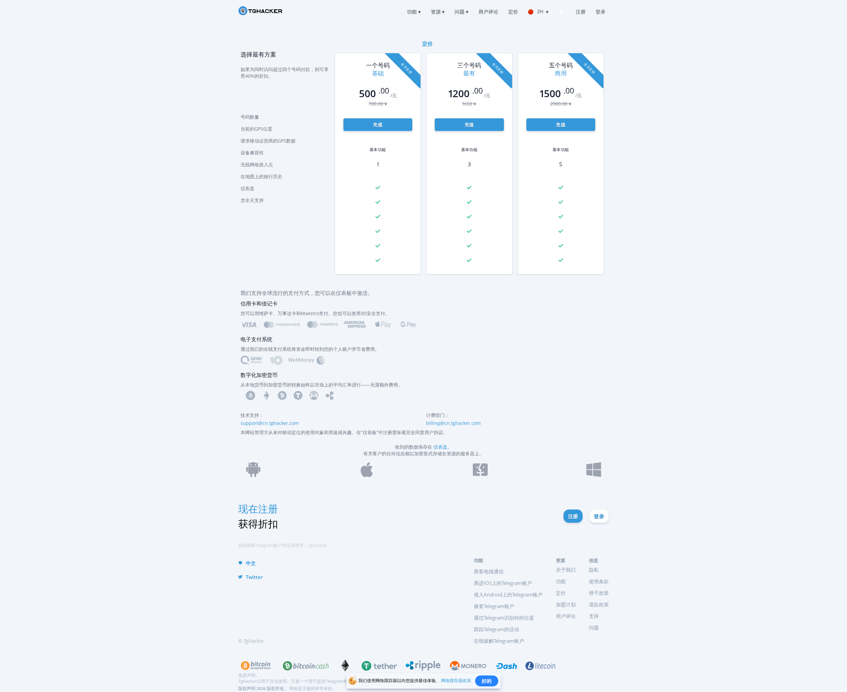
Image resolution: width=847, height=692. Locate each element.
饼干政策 (599, 593)
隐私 (594, 569)
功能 (561, 581)
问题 (594, 627)
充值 (377, 124)
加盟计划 (566, 604)
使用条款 (599, 581)
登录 (599, 516)
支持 (594, 616)
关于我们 (566, 569)
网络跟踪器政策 (456, 680)
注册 (573, 516)
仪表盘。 (442, 447)
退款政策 (599, 604)
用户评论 (566, 616)
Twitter (254, 577)
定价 (561, 593)
